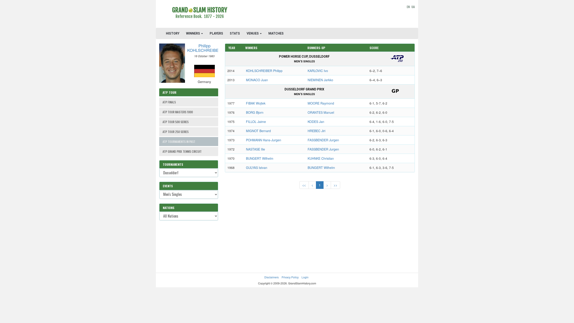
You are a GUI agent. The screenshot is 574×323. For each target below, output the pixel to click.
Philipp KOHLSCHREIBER (204, 48)
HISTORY (172, 33)
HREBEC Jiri (316, 131)
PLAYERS (216, 33)
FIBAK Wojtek (255, 103)
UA (413, 6)
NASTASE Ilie (255, 149)
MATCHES (276, 33)
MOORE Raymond (321, 103)
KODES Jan (316, 121)
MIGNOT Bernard (258, 131)
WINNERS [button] (193, 33)
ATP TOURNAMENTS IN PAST (179, 141)
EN (408, 6)
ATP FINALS (169, 102)
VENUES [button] (253, 33)
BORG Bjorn (254, 112)
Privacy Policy (290, 277)
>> (335, 185)
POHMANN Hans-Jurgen (263, 140)
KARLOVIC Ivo (318, 70)
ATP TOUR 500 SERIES (176, 121)
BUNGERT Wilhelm (259, 158)
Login (305, 277)
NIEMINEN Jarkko (320, 80)
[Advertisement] (320, 14)
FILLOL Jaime (256, 121)
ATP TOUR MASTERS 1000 (178, 111)
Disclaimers (271, 277)
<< (304, 185)
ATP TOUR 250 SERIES (176, 131)
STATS (235, 33)
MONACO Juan (257, 80)
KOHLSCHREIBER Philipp (264, 70)
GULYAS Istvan (256, 167)
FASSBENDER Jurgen (323, 140)
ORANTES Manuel (321, 112)
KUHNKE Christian (321, 158)
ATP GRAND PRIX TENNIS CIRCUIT (182, 151)
